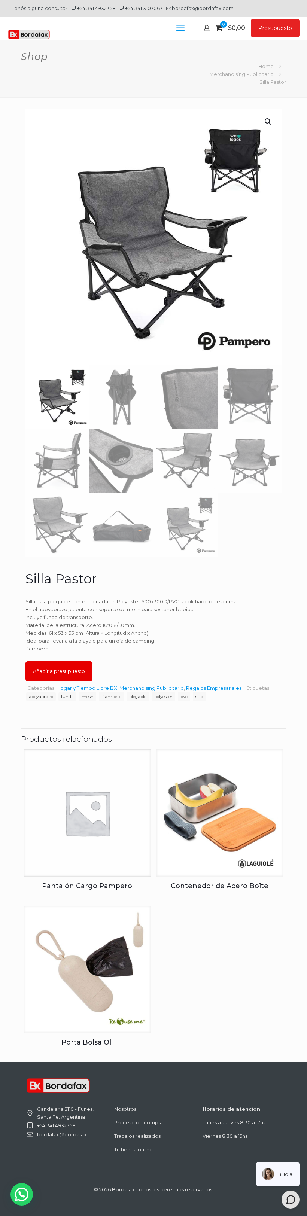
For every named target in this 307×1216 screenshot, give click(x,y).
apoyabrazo (41, 696)
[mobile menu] (180, 28)
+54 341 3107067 (143, 8)
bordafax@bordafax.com (203, 8)
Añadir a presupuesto (59, 671)
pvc (184, 696)
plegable (137, 696)
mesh (88, 696)
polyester (163, 696)
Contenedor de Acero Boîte (219, 886)
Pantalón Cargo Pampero (87, 886)
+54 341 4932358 (96, 8)
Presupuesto (275, 28)
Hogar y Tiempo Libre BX (87, 688)
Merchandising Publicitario (241, 74)
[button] (268, 121)
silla (199, 696)
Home (266, 66)
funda (67, 696)
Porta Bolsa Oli (87, 1042)
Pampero (111, 696)
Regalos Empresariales (213, 688)
